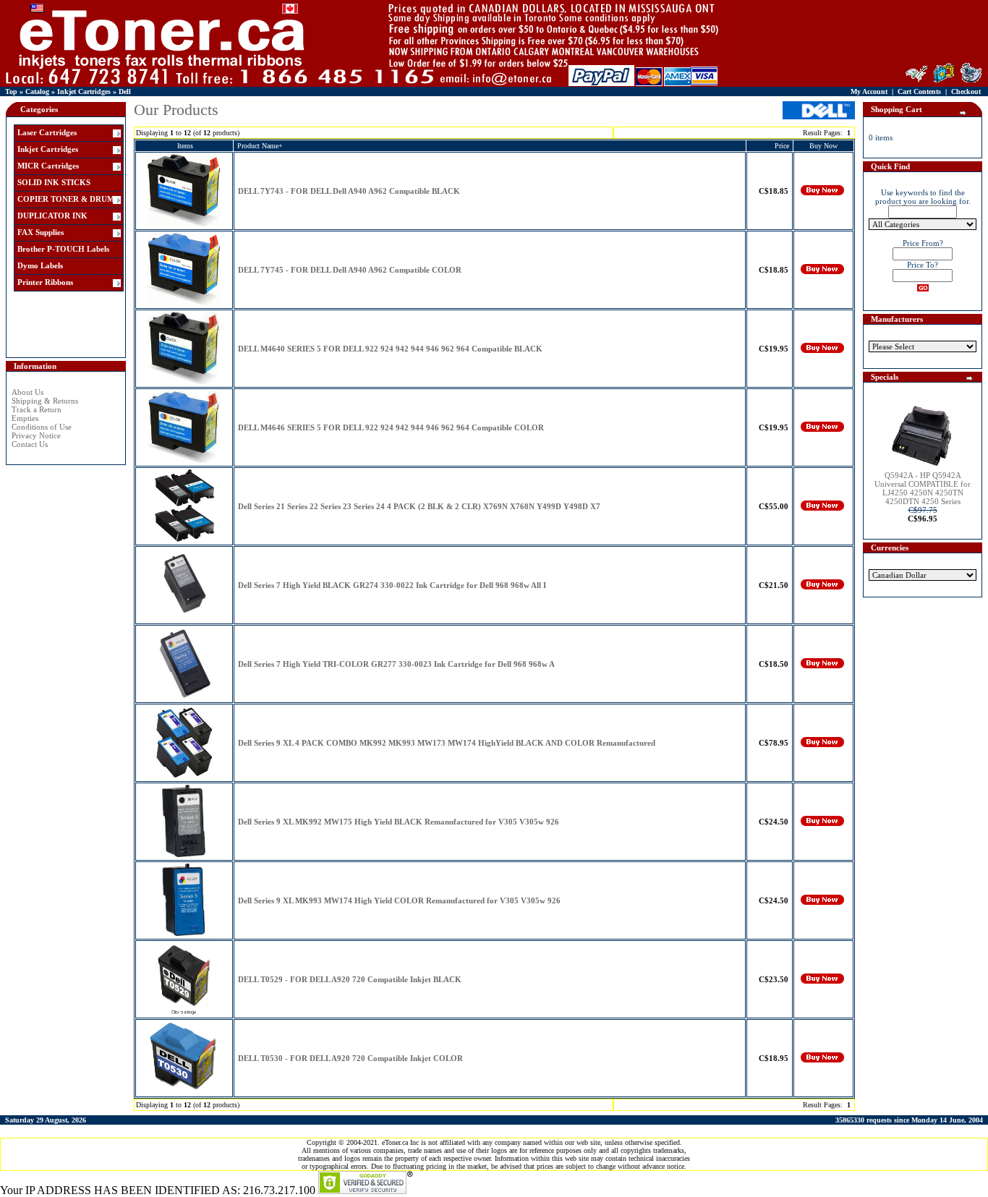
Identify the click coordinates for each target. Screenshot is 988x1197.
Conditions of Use (42, 426)
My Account (869, 91)
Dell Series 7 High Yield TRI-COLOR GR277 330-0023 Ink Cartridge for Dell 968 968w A (396, 664)
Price (782, 146)
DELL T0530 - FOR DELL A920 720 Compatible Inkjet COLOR (350, 1058)
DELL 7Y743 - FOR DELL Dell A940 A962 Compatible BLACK (349, 191)
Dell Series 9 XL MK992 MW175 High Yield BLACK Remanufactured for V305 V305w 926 (398, 821)
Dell (125, 91)
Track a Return (36, 409)
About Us (27, 392)
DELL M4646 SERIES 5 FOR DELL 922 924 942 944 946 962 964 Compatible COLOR (391, 427)
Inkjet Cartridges (84, 91)
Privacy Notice (36, 435)
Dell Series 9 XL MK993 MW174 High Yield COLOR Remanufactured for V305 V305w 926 (399, 900)
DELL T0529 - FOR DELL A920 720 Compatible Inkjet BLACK (349, 979)
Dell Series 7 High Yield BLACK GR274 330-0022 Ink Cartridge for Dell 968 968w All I (392, 585)
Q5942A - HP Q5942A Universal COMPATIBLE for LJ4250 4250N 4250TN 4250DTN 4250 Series (922, 488)
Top (11, 91)
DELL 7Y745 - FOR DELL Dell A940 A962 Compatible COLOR (349, 269)
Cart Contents (919, 91)
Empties (25, 418)
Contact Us (30, 444)
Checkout (966, 91)
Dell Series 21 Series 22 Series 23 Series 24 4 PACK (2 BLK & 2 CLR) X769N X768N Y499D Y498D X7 (419, 506)
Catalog (37, 91)
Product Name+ (260, 146)
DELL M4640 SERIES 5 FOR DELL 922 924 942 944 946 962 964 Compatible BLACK (390, 348)
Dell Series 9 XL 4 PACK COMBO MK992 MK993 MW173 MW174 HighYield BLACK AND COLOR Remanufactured (446, 742)
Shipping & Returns (45, 400)
